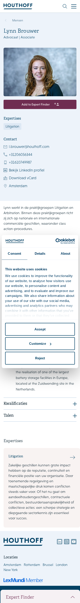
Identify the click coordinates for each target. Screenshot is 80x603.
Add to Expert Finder (36, 104)
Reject (40, 358)
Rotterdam (32, 565)
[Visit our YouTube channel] (73, 541)
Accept (40, 329)
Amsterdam (18, 186)
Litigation (12, 126)
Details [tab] (40, 253)
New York (11, 570)
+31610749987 (20, 162)
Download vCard (22, 178)
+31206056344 (20, 154)
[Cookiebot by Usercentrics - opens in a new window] (56, 241)
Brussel (48, 565)
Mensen (17, 20)
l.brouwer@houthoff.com (29, 146)
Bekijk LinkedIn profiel (26, 170)
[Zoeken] (65, 6)
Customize (37, 343)
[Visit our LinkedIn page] (59, 541)
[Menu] (73, 6)
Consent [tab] (14, 253)
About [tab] (65, 253)
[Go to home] (18, 6)
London (62, 565)
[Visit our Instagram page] (66, 541)
